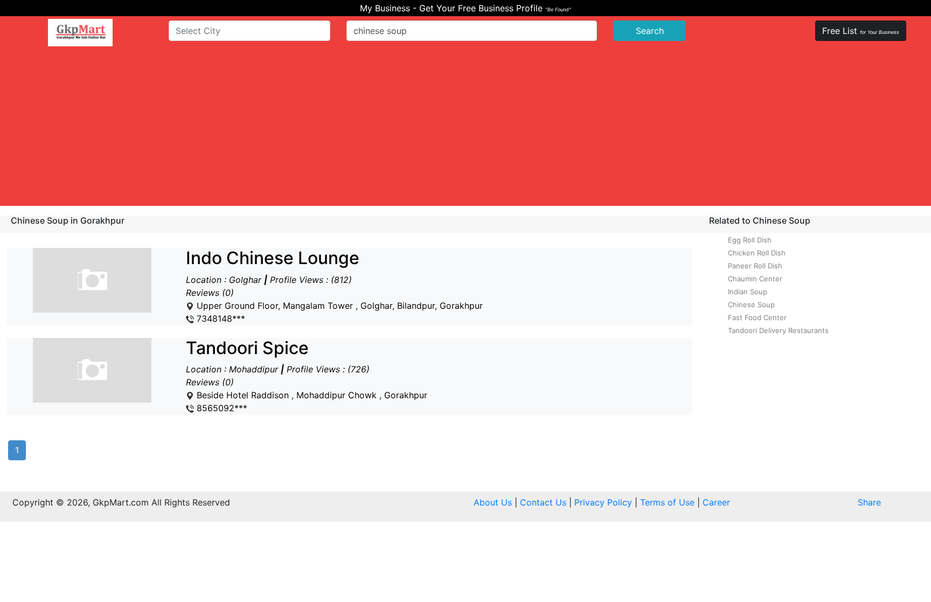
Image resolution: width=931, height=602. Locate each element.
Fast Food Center (757, 317)
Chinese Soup (751, 304)
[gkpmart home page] (80, 32)
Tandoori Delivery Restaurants (778, 330)
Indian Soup (747, 291)
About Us (493, 502)
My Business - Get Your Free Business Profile (465, 8)
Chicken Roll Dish (757, 252)
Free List (860, 30)
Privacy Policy (603, 502)
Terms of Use (667, 502)
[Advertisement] (465, 130)
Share (869, 502)
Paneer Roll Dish (755, 265)
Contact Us (543, 502)
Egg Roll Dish (750, 240)
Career (716, 502)
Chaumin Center (755, 278)
